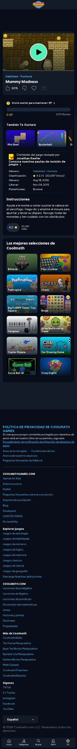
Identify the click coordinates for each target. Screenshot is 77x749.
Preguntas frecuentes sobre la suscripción (28, 494)
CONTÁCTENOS (13, 516)
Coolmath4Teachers (15, 670)
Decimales (9, 620)
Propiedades (10, 626)
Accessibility (10, 521)
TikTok (7, 687)
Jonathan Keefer (28, 158)
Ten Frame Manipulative (17, 643)
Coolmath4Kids (12, 637)
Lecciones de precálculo (17, 599)
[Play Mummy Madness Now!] (38, 52)
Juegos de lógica (13, 549)
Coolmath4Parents (14, 675)
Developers (9, 511)
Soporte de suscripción (17, 500)
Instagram (9, 698)
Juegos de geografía (15, 571)
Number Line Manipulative (18, 654)
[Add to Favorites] (34, 88)
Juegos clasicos (12, 560)
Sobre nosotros (12, 484)
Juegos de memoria (15, 555)
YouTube (8, 709)
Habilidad (12, 76)
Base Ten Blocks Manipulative (20, 648)
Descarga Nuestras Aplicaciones (22, 576)
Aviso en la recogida (15, 451)
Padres (7, 489)
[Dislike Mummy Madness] (24, 88)
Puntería (26, 76)
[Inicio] (38, 4)
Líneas (6, 610)
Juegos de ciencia (13, 565)
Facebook (9, 703)
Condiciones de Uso (43, 451)
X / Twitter (9, 692)
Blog (5, 505)
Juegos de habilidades (16, 538)
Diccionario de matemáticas (20, 604)
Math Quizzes (11, 664)
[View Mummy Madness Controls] (43, 88)
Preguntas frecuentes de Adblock (22, 460)
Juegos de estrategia (15, 533)
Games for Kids (12, 478)
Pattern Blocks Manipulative (19, 659)
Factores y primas (13, 615)
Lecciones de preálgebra (17, 588)
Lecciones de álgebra (15, 593)
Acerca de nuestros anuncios (20, 455)
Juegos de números (14, 544)
